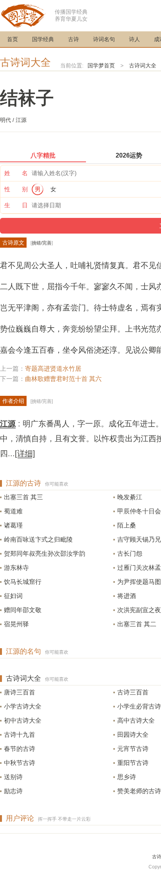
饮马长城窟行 (22, 581)
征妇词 (13, 596)
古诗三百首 (132, 692)
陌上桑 (126, 525)
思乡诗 (126, 777)
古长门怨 (129, 553)
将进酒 (126, 596)
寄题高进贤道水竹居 (53, 368)
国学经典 (43, 39)
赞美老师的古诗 (139, 791)
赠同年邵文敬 (22, 610)
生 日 (16, 205)
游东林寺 (16, 567)
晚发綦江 (129, 497)
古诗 (73, 39)
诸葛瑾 (13, 525)
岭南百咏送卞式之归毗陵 (38, 539)
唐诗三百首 (19, 692)
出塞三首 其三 (23, 497)
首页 (12, 39)
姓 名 (16, 173)
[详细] (25, 453)
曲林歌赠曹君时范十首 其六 (63, 378)
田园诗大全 (132, 734)
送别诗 (13, 777)
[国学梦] (23, 15)
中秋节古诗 (19, 762)
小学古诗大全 (22, 706)
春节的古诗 (19, 748)
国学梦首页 (101, 65)
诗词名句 (104, 39)
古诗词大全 (25, 62)
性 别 (16, 189)
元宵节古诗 (132, 748)
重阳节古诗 (132, 762)
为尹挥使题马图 (139, 581)
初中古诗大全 (22, 720)
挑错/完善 (42, 243)
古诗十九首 (19, 734)
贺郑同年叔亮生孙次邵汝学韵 (44, 553)
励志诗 (13, 791)
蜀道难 (13, 511)
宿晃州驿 (16, 624)
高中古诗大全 (136, 720)
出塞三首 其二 (136, 624)
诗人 (134, 39)
